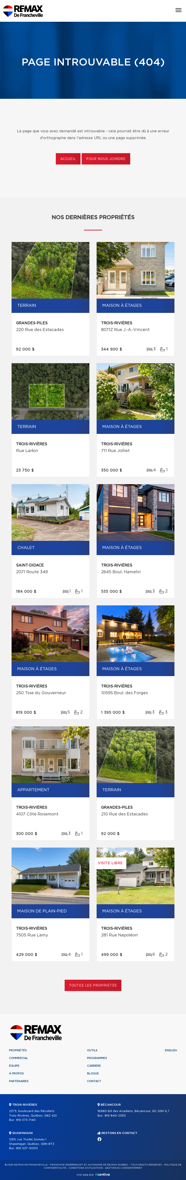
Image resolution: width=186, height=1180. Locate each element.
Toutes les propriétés (93, 985)
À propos (16, 1073)
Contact (94, 1081)
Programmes (97, 1058)
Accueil (68, 159)
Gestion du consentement (123, 1168)
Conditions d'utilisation (86, 1168)
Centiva (102, 1174)
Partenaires (19, 1081)
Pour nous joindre (106, 159)
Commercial (18, 1058)
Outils (92, 1050)
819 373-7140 (26, 1120)
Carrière (94, 1065)
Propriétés (18, 1050)
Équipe (14, 1065)
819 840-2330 (115, 1115)
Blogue (93, 1073)
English (171, 1050)
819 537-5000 (27, 1148)
